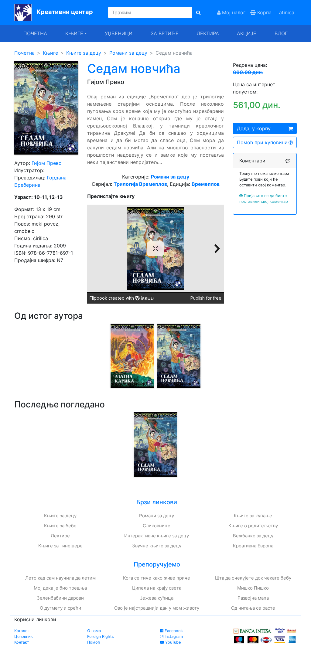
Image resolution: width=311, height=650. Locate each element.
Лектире (60, 536)
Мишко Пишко (253, 588)
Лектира (208, 33)
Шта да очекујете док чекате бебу (253, 578)
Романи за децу (128, 53)
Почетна (35, 33)
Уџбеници (118, 33)
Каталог (21, 630)
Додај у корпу (254, 128)
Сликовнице (156, 526)
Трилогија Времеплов (140, 184)
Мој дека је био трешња (60, 588)
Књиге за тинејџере (60, 546)
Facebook (173, 630)
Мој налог (232, 12)
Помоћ (93, 642)
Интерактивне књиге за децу (156, 536)
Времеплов (206, 184)
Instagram (173, 636)
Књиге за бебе (60, 526)
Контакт (21, 642)
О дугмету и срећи (60, 608)
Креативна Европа (253, 546)
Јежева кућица (156, 598)
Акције (246, 33)
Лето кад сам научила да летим (60, 578)
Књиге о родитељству (253, 526)
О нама (94, 630)
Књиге (50, 53)
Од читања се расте (253, 608)
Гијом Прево (47, 163)
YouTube (172, 642)
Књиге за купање (253, 516)
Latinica (285, 12)
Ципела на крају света (156, 588)
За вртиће (165, 33)
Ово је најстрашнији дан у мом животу (156, 608)
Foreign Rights (100, 636)
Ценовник (23, 636)
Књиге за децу (83, 53)
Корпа (264, 12)
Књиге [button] (74, 33)
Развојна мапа (253, 598)
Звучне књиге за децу (156, 546)
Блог (281, 33)
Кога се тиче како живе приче (156, 578)
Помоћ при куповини (262, 142)
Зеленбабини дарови (60, 598)
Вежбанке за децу (253, 536)
